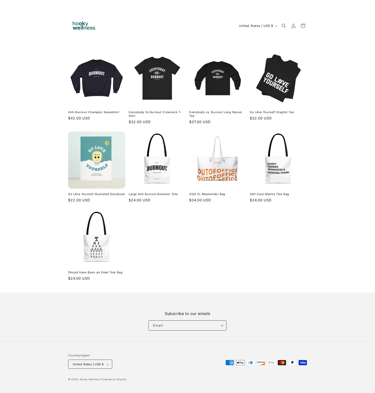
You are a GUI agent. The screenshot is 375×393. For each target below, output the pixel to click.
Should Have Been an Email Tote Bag (95, 272)
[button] (284, 26)
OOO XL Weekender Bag (207, 194)
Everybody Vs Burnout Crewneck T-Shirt (155, 113)
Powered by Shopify (114, 379)
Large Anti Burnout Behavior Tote (153, 194)
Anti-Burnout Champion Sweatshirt (93, 112)
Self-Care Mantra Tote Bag (269, 194)
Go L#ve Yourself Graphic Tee (272, 112)
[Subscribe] (221, 325)
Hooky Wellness (90, 379)
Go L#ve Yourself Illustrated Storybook (96, 194)
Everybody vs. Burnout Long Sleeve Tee (215, 113)
